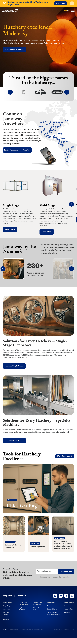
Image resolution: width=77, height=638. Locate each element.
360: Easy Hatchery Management (7, 614)
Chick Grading (22, 505)
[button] (10, 92)
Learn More (10, 229)
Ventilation (6, 619)
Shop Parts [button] (7, 596)
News (66, 606)
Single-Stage (7, 606)
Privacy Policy (58, 629)
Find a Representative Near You (17, 150)
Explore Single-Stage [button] (14, 366)
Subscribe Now (66, 571)
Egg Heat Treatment (22, 609)
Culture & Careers (52, 609)
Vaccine (21, 613)
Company (51, 603)
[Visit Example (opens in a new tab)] (55, 596)
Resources (69, 603)
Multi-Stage (6, 609)
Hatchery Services (37, 604)
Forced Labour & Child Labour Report (53, 613)
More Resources (63, 456)
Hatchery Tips (12, 499)
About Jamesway (52, 606)
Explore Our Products (14, 49)
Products (7, 603)
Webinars (67, 612)
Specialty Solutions (23, 604)
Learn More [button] (14, 440)
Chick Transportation (37, 547)
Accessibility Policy (69, 629)
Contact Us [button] (21, 596)
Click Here (60, 3)
